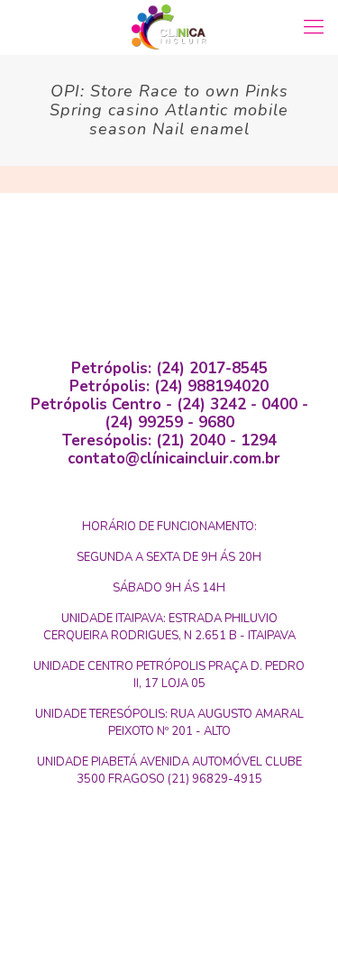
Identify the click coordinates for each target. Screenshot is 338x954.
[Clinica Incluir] (169, 27)
